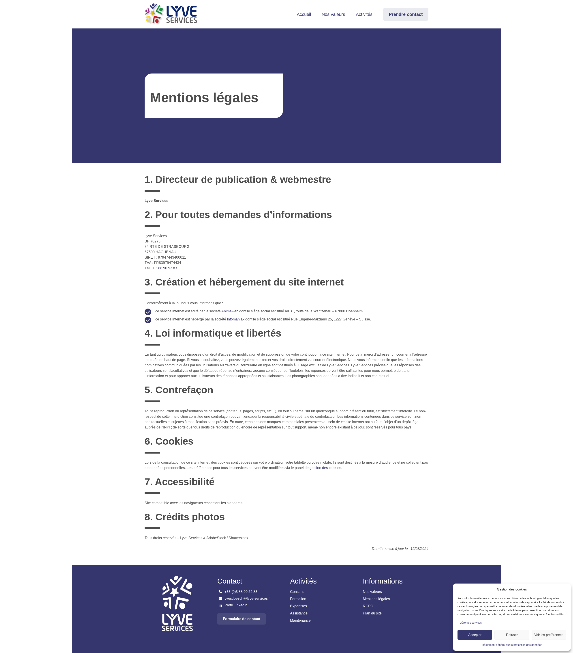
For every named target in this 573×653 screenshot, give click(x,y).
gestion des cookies (325, 468)
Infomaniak (235, 319)
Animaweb (229, 311)
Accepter (474, 635)
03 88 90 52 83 (165, 268)
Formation (298, 599)
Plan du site (372, 613)
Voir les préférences (548, 635)
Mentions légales (376, 599)
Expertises (298, 606)
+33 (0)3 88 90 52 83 (240, 592)
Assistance (299, 613)
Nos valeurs (333, 14)
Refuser (512, 635)
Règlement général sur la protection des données (512, 645)
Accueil (304, 14)
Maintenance (300, 620)
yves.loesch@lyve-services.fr (247, 598)
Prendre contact (406, 14)
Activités (364, 14)
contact (241, 619)
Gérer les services (471, 622)
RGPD (368, 606)
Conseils (297, 592)
